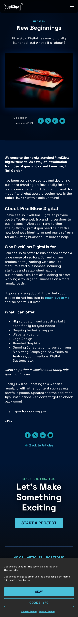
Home (18, 557)
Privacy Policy (47, 611)
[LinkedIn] (55, 121)
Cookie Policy (29, 611)
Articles (34, 557)
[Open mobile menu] (72, 6)
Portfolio (55, 557)
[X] (48, 121)
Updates (39, 21)
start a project (39, 523)
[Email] (62, 121)
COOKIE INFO (38, 603)
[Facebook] (41, 121)
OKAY (39, 592)
